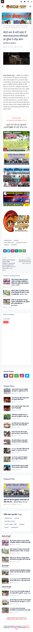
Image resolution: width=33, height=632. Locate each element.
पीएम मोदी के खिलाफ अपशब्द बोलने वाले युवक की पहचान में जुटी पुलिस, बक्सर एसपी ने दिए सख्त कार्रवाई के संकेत (20, 441)
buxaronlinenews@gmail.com (17, 120)
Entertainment (14, 527)
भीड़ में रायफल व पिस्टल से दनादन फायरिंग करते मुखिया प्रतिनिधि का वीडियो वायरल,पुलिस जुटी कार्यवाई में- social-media (20, 282)
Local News (14, 244)
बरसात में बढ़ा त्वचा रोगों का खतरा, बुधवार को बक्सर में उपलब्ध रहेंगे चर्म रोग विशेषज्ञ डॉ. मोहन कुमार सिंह (20, 432)
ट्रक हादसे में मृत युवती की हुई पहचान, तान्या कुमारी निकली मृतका (20, 398)
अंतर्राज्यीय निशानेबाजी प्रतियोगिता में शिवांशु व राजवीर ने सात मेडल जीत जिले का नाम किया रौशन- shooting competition (20, 571)
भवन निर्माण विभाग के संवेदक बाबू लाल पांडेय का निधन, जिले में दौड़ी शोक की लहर (20, 424)
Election (7, 527)
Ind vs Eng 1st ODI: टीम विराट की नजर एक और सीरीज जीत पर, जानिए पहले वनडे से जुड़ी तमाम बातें (20, 579)
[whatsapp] (16, 376)
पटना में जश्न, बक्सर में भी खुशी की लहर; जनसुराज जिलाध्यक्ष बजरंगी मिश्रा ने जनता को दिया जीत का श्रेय (20, 458)
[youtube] (25, 1)
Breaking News (10, 25)
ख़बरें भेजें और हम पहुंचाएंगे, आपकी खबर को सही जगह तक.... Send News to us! (16, 501)
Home (4, 25)
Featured (6, 244)
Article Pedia (23, 619)
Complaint (21, 524)
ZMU (17, 619)
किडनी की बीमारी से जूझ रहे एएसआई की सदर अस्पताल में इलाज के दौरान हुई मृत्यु (20, 466)
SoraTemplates (13, 627)
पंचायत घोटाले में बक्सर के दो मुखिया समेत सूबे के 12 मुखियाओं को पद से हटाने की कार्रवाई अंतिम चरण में (20, 390)
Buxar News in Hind (9, 242)
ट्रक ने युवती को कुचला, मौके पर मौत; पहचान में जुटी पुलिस (20, 407)
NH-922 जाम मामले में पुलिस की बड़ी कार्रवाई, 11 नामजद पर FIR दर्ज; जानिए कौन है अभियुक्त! (20, 449)
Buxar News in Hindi (21, 242)
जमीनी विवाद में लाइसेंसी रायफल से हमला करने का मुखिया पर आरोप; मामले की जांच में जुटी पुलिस (20, 415)
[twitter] (28, 1)
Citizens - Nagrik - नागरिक (11, 524)
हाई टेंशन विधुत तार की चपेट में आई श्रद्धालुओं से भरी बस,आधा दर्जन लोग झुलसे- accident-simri (20, 600)
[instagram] (31, 1)
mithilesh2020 (10, 619)
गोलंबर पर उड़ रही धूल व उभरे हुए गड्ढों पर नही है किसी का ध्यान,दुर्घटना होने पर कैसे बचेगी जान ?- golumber (20, 302)
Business (16, 240)
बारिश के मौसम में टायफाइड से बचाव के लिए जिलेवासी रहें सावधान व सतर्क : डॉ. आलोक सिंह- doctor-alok (20, 292)
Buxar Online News (9, 46)
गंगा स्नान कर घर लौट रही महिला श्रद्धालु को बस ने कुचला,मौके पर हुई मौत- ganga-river (20, 592)
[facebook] (21, 1)
